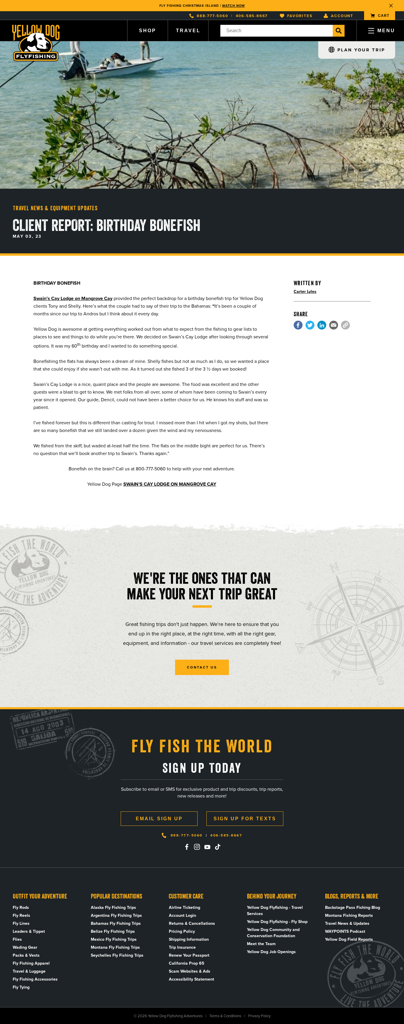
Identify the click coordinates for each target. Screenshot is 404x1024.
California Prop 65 (186, 963)
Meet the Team (261, 944)
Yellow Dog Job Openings (271, 952)
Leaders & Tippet (29, 931)
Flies (17, 939)
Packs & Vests (26, 955)
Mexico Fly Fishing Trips (114, 939)
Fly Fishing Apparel (31, 963)
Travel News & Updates (347, 923)
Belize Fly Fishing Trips (113, 931)
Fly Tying (21, 987)
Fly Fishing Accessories (35, 979)
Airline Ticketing (184, 907)
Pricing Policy (182, 931)
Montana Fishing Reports (349, 915)
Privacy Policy (259, 1016)
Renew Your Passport (189, 955)
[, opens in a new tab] (298, 325)
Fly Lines (21, 923)
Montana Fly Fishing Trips (115, 947)
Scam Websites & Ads (189, 971)
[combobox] (276, 31)
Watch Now (233, 5)
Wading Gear (25, 947)
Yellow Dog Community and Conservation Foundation (273, 933)
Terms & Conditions (225, 1016)
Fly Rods (21, 907)
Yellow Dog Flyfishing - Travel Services (275, 910)
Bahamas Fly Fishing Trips (116, 923)
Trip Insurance (182, 947)
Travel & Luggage (29, 971)
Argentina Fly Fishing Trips (116, 915)
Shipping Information (189, 939)
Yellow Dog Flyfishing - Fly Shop (277, 922)
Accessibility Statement (191, 979)
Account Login (182, 915)
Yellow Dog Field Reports (349, 939)
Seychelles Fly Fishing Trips (117, 955)
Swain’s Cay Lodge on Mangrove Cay (72, 298)
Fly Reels (21, 915)
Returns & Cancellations (192, 923)
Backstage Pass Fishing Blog (352, 907)
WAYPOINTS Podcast (345, 931)
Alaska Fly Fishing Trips (113, 907)
